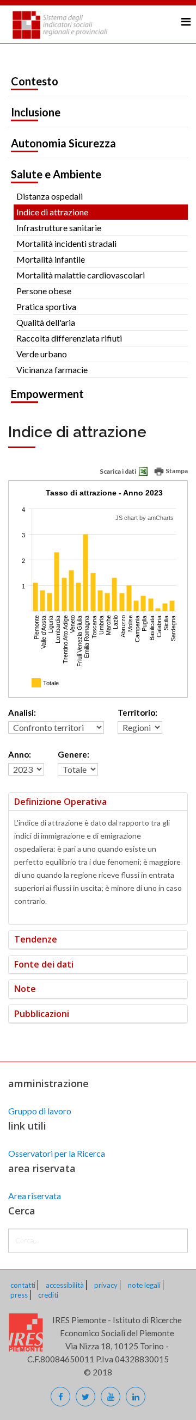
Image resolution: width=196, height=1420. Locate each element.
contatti (22, 1285)
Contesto (34, 81)
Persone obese (43, 291)
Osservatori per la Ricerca (56, 1153)
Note (25, 989)
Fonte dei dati (44, 964)
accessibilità (65, 1285)
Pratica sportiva (46, 306)
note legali (144, 1285)
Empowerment (47, 393)
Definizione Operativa (60, 802)
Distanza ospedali (49, 196)
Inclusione (35, 112)
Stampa (176, 471)
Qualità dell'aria (45, 322)
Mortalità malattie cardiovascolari (80, 275)
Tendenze (35, 939)
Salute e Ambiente (56, 174)
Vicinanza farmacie (52, 369)
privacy (106, 1285)
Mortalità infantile (50, 259)
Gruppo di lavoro (39, 1111)
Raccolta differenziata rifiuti (69, 338)
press (19, 1295)
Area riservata (34, 1195)
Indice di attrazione (52, 212)
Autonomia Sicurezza (63, 143)
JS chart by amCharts (144, 517)
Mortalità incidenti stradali (66, 243)
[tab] (98, 802)
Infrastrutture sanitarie (58, 227)
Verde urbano (41, 354)
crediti (48, 1295)
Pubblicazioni (41, 1014)
